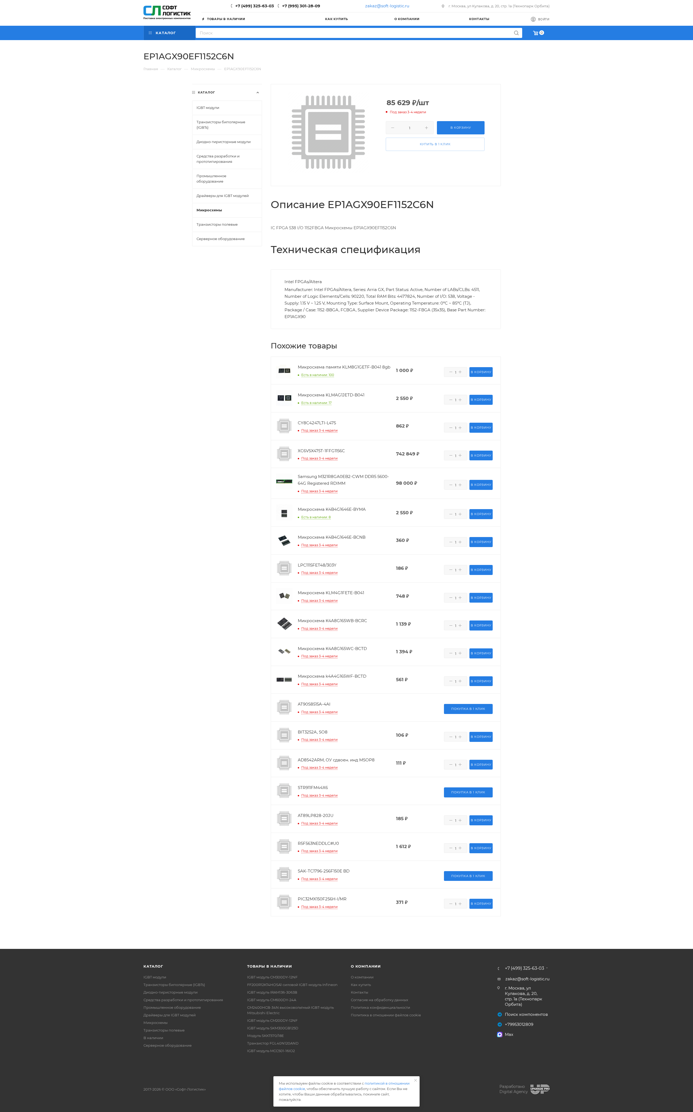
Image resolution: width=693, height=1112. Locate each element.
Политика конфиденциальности (380, 1007)
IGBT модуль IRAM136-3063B (272, 992)
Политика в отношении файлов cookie (386, 1015)
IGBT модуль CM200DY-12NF (272, 1020)
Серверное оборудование (167, 1045)
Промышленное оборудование (172, 1007)
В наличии (153, 1038)
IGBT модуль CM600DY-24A (271, 1000)
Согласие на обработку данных (379, 1000)
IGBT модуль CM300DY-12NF (272, 977)
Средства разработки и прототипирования (183, 1000)
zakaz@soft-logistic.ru (387, 5)
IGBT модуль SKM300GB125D (272, 1028)
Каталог (153, 966)
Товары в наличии (269, 966)
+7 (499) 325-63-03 (254, 5)
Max (509, 1034)
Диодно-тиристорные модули (170, 992)
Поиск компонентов (526, 1014)
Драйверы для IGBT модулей (169, 1015)
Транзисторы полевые (164, 1030)
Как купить (361, 984)
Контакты (359, 992)
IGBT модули (154, 977)
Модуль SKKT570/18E (265, 1035)
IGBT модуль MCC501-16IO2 (271, 1051)
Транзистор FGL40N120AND (273, 1043)
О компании (366, 966)
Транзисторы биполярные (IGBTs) (174, 984)
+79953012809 (519, 1024)
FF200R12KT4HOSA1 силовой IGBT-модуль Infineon (292, 984)
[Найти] (516, 33)
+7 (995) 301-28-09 (301, 5)
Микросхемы (155, 1022)
